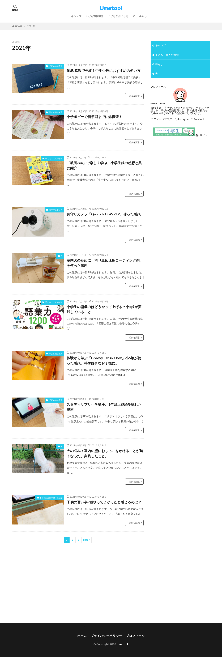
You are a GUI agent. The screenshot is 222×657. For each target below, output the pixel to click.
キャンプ (76, 16)
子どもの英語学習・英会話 (51, 498)
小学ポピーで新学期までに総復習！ (94, 116)
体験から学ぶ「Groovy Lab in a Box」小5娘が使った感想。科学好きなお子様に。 (104, 360)
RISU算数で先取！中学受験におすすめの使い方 (103, 70)
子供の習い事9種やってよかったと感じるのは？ (104, 502)
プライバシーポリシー (106, 636)
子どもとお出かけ (118, 16)
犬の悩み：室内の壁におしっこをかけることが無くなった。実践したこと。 (105, 453)
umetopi (122, 644)
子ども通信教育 (95, 16)
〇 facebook (198, 119)
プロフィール (135, 636)
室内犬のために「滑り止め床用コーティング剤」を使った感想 (105, 262)
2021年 (31, 26)
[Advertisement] (180, 168)
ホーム (82, 636)
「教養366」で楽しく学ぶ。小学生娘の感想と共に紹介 (104, 165)
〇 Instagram (181, 119)
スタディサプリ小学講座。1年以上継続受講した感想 (104, 407)
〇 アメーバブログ (161, 119)
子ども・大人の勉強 (53, 158)
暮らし (143, 16)
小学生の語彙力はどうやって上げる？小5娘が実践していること (104, 309)
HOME (18, 26)
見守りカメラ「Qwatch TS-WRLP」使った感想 (104, 214)
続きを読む (134, 96)
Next (85, 539)
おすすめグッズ (55, 210)
